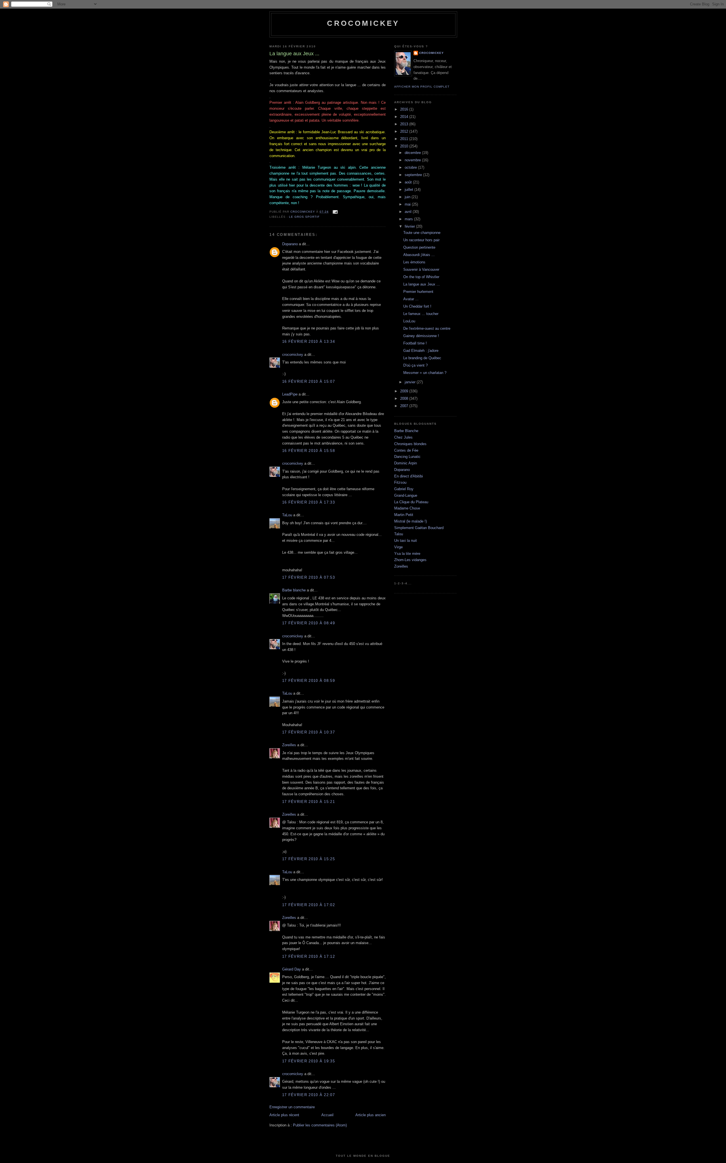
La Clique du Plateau (411, 502)
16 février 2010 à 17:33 (308, 502)
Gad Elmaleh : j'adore (420, 350)
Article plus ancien (370, 1115)
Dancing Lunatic (407, 456)
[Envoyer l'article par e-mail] (335, 211)
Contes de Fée (406, 450)
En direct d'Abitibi (408, 476)
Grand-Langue (405, 495)
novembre (413, 160)
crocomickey (363, 23)
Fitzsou (400, 482)
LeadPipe (289, 394)
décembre (413, 153)
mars (409, 219)
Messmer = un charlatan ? (424, 373)
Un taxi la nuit (405, 540)
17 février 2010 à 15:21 (308, 802)
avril (409, 212)
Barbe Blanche (406, 431)
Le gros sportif (304, 216)
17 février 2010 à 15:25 (308, 859)
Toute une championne (421, 233)
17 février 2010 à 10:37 (308, 732)
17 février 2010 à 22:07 (308, 1095)
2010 (404, 146)
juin (408, 197)
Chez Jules (403, 437)
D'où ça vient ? (415, 365)
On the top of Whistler (421, 277)
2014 (404, 117)
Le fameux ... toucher (420, 314)
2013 (404, 124)
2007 (404, 406)
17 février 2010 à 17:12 (308, 956)
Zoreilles (289, 745)
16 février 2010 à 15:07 (308, 381)
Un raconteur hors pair (421, 240)
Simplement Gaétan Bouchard (419, 528)
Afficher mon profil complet (421, 86)
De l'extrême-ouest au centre (426, 328)
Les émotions (414, 262)
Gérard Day (291, 969)
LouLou (409, 321)
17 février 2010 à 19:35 (308, 1061)
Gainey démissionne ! (421, 336)
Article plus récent (284, 1115)
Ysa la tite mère (407, 553)
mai (408, 204)
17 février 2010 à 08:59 (308, 680)
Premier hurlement (418, 291)
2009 (404, 391)
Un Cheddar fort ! (417, 306)
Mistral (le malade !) (410, 521)
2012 (404, 131)
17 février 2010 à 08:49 (308, 623)
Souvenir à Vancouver (421, 269)
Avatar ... (411, 299)
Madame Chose (407, 508)
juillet (409, 189)
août (409, 182)
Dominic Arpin (405, 463)
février (410, 226)
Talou (398, 534)
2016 (404, 109)
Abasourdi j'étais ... (419, 255)
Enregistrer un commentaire (292, 1107)
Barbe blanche (294, 590)
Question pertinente (419, 247)
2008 (404, 398)
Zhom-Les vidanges (410, 560)
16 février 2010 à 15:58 (308, 451)
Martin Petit (403, 515)
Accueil (327, 1115)
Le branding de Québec (422, 358)
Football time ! (415, 343)
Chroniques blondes (410, 444)
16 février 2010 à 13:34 (308, 341)
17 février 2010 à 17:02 (308, 905)
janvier (411, 382)
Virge (398, 547)
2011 (404, 139)
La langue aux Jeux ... (421, 284)
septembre (414, 175)
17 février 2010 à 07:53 (308, 577)
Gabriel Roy (403, 489)
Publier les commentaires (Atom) (320, 1125)
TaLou (287, 515)
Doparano (290, 244)
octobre (411, 167)
